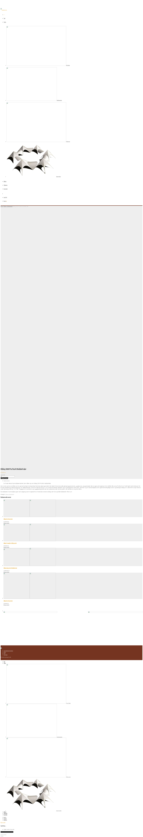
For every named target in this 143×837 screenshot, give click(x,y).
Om (4, 653)
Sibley (5, 181)
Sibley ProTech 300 (8, 519)
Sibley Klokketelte (8, 206)
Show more (6, 523)
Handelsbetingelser (8, 650)
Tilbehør (5, 185)
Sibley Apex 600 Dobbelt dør (10, 568)
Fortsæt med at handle (7, 832)
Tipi (4, 18)
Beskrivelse (7, 480)
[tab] (73, 480)
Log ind (5, 197)
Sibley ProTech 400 (8, 601)
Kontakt (6, 189)
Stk (4, 475)
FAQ (5, 652)
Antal (2, 475)
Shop (2, 206)
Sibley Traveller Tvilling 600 (10, 543)
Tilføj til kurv (4, 478)
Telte (5, 22)
